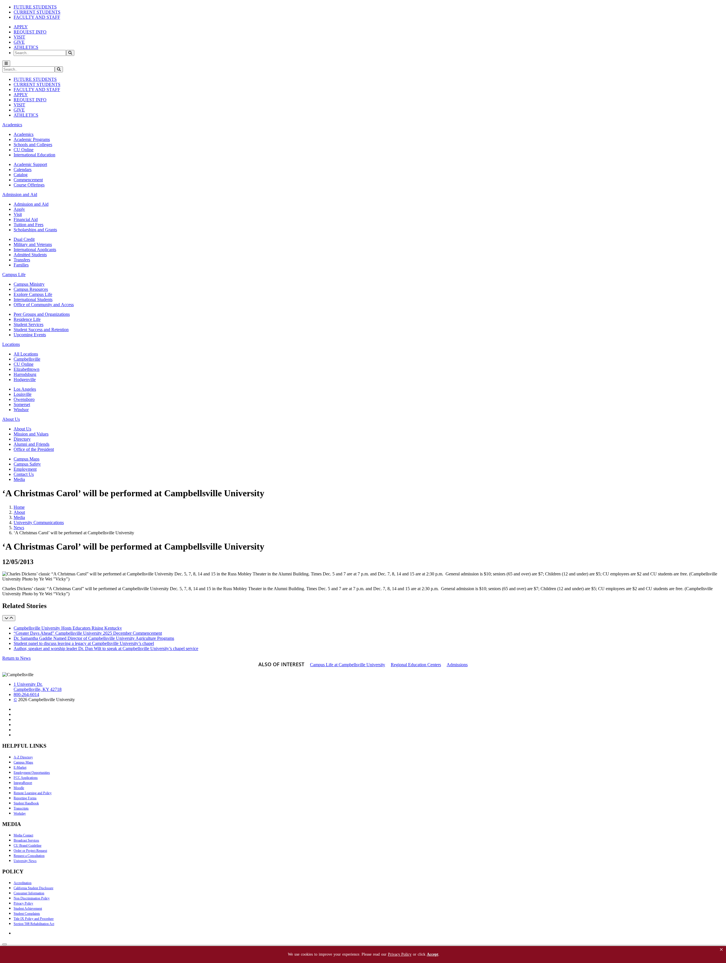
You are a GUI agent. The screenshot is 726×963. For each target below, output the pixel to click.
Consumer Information (29, 893)
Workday (20, 813)
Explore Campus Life (33, 294)
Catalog (21, 174)
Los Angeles (25, 389)
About (19, 512)
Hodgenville (25, 379)
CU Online (23, 149)
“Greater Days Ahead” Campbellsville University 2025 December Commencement (88, 633)
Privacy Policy (23, 903)
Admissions (457, 664)
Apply (19, 209)
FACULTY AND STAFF (37, 17)
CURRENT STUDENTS (37, 12)
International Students (33, 299)
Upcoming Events (30, 334)
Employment (25, 469)
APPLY (21, 26)
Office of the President (34, 449)
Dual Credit (24, 239)
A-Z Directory (23, 757)
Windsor (21, 409)
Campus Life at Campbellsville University (347, 664)
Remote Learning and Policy (33, 793)
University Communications (39, 522)
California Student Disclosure (33, 888)
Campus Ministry (29, 284)
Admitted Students (30, 254)
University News (25, 861)
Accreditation (22, 883)
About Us (22, 428)
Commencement (28, 179)
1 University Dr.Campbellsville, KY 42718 (38, 687)
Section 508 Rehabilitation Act (34, 924)
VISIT (19, 37)
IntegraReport (23, 783)
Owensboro (24, 399)
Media (19, 479)
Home (19, 507)
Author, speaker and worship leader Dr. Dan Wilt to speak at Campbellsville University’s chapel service (106, 648)
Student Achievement (28, 909)
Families (21, 264)
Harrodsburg (25, 374)
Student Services (28, 324)
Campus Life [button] (14, 274)
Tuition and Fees (28, 224)
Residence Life (27, 319)
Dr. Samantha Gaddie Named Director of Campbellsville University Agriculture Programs (94, 638)
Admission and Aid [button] (19, 194)
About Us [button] (11, 419)
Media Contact (23, 835)
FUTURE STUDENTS (35, 7)
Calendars (22, 169)
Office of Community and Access (44, 304)
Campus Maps (26, 459)
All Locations (26, 354)
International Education (34, 154)
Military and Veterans (33, 244)
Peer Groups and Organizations (42, 314)
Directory (22, 439)
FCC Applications (26, 778)
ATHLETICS (26, 47)
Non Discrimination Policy (32, 898)
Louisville (22, 394)
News (19, 527)
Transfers (22, 259)
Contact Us (24, 474)
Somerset (22, 404)
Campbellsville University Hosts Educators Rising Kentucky (68, 628)
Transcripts (21, 808)
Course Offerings (29, 184)
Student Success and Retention (41, 329)
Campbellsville (27, 359)
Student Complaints (27, 914)
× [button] (721, 949)
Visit (18, 214)
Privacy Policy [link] (399, 954)
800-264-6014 (26, 694)
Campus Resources (31, 289)
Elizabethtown (26, 369)
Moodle (19, 788)
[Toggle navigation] (6, 63)
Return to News (16, 658)
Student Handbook (26, 803)
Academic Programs (32, 139)
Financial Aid (26, 219)
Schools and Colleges (33, 144)
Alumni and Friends (31, 444)
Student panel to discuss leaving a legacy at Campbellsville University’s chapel (84, 643)
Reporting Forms (25, 798)
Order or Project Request (30, 851)
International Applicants (35, 249)
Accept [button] (432, 954)
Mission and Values (31, 434)
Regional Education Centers (416, 664)
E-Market (20, 767)
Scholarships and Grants (35, 229)
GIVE (19, 42)
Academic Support (30, 164)
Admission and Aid (31, 204)
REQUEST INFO (30, 32)
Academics (23, 134)
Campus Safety (27, 464)
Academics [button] (12, 124)
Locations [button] (11, 344)
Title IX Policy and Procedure (34, 919)
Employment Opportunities (32, 773)
